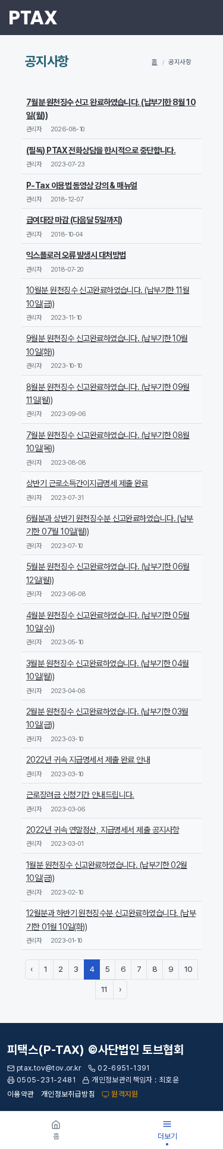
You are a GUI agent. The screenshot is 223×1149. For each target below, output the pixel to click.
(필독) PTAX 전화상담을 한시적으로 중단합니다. (100, 150)
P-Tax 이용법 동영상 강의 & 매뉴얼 (81, 185)
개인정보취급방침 (68, 1094)
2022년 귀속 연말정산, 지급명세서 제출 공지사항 (102, 830)
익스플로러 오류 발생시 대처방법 (75, 255)
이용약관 (20, 1094)
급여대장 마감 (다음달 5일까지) (74, 220)
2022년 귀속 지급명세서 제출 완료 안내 (88, 759)
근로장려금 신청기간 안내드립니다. (80, 794)
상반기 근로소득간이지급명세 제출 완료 (87, 483)
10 (188, 969)
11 (104, 989)
